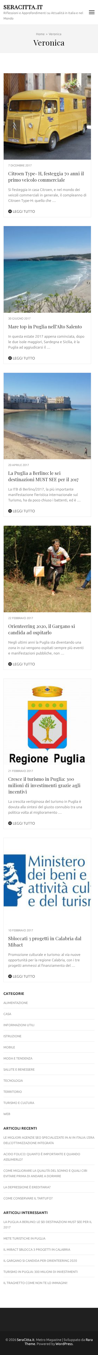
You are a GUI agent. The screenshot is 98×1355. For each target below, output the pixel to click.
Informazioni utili (18, 1025)
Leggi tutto (23, 211)
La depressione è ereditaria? (27, 1187)
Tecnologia (13, 1080)
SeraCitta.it (23, 6)
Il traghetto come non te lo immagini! (35, 1283)
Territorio (12, 1092)
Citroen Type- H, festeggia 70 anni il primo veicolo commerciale (46, 176)
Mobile (9, 1047)
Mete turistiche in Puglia (24, 1238)
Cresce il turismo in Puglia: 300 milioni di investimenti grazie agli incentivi (44, 785)
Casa (7, 1014)
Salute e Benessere (19, 1069)
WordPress (64, 1344)
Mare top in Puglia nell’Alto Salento (45, 326)
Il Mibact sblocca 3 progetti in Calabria (36, 1249)
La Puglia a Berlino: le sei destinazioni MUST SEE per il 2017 (43, 476)
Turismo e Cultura (18, 1103)
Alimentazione (15, 1003)
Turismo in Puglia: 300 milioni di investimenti (40, 1272)
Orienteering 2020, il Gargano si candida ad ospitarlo (41, 629)
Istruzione (12, 1036)
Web (6, 1114)
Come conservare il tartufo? (28, 1198)
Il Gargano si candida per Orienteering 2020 (40, 1260)
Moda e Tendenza (17, 1058)
